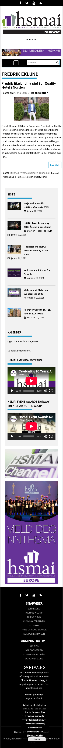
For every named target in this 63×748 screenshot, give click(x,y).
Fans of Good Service (34, 629)
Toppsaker (44, 173)
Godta (37, 739)
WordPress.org (34, 658)
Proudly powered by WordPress (19, 738)
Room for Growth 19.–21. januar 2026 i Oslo (37, 311)
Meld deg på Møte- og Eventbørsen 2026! (36, 292)
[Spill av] (12, 391)
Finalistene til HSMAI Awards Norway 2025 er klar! (37, 250)
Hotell (15, 173)
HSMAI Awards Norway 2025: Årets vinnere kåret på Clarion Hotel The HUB (38, 227)
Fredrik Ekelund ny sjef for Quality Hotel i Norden (29, 85)
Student (34, 625)
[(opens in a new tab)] (15, 206)
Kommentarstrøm (34, 654)
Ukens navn (34, 617)
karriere (20, 177)
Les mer (54, 165)
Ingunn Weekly (34, 613)
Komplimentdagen (34, 634)
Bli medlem (34, 608)
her (28, 350)
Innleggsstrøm (34, 650)
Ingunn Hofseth (34, 698)
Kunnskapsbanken (34, 621)
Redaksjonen (39, 93)
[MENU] (16, 62)
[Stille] (45, 391)
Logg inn (34, 646)
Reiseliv (33, 173)
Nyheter (24, 173)
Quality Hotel (40, 177)
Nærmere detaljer (35, 735)
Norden (29, 177)
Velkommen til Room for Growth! (37, 272)
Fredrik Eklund (9, 177)
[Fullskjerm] (51, 391)
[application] (31, 380)
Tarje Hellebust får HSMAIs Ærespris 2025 (36, 205)
